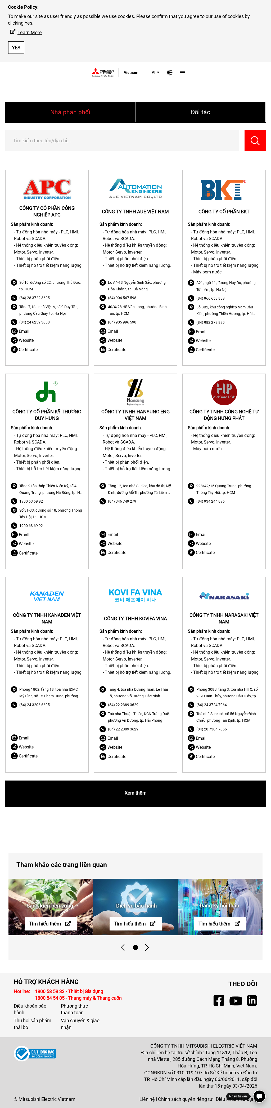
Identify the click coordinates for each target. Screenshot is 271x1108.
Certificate (28, 349)
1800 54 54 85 (50, 998)
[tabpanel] (50, 907)
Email (23, 331)
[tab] (135, 947)
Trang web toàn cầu (169, 72)
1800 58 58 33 (50, 991)
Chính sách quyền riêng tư (185, 1099)
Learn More (29, 32)
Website (26, 340)
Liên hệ (147, 1099)
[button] (156, 72)
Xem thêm (136, 793)
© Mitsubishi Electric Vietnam (44, 1099)
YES (16, 47)
